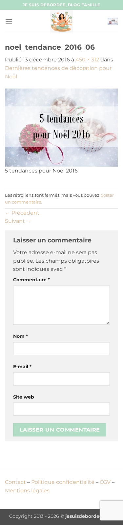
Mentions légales (27, 490)
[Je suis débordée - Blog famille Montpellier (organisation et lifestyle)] (61, 21)
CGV (105, 482)
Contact (15, 482)
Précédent (22, 213)
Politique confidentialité (62, 482)
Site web (23, 397)
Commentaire (31, 280)
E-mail (22, 366)
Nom (20, 336)
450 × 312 (87, 60)
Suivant (18, 221)
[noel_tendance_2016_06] (61, 127)
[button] (9, 21)
